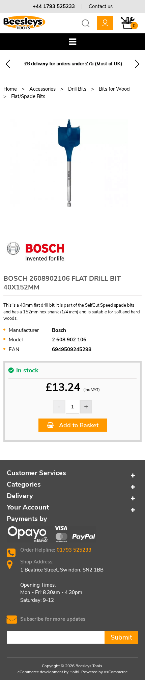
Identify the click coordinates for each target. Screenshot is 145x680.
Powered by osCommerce (104, 672)
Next (137, 64)
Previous (7, 64)
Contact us (101, 6)
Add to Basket (77, 425)
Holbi (74, 672)
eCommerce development (40, 672)
